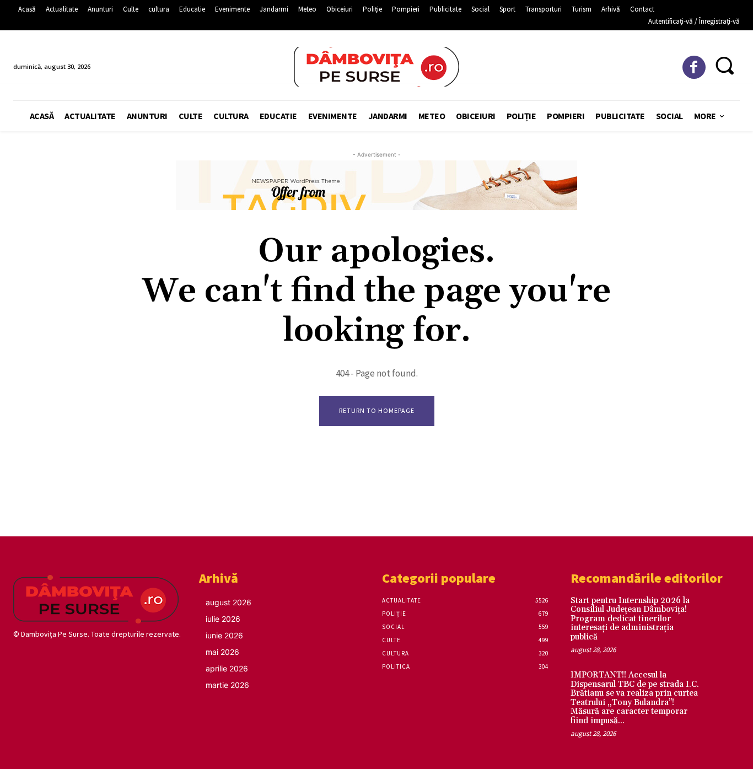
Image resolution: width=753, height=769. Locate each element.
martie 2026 (227, 685)
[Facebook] (694, 67)
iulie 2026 (223, 618)
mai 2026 (222, 652)
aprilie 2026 (227, 668)
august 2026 (228, 602)
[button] (724, 65)
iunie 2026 (224, 635)
